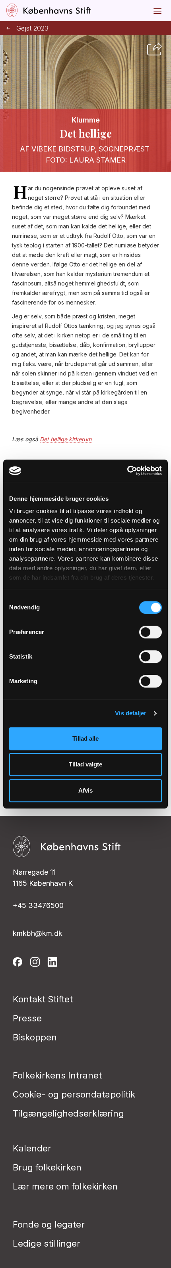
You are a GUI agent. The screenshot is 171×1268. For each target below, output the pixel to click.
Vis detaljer (130, 713)
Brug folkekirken (47, 1167)
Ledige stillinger (46, 1243)
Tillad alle (85, 738)
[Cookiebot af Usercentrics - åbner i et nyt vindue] (127, 470)
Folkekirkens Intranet (57, 1075)
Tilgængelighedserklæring (68, 1113)
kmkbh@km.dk (37, 933)
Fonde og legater (49, 1224)
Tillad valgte (85, 764)
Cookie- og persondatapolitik (74, 1094)
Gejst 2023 (32, 28)
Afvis (85, 790)
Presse (27, 1018)
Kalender (32, 1148)
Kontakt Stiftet (43, 999)
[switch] (150, 632)
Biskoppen (35, 1037)
